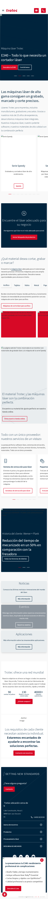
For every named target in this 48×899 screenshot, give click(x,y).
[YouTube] (33, 856)
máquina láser (16, 269)
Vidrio (27, 285)
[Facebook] (27, 856)
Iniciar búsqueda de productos (24, 237)
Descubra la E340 (9, 67)
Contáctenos (25, 67)
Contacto (9, 789)
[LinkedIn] (21, 856)
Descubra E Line (13, 888)
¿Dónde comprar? (24, 701)
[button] (4, 894)
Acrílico (6, 285)
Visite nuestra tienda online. (14, 419)
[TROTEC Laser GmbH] (11, 10)
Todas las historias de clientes (15, 559)
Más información (24, 599)
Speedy (18, 186)
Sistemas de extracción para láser (17, 491)
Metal (36, 285)
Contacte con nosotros (24, 753)
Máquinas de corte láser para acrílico (16, 306)
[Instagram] (14, 856)
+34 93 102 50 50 (39, 817)
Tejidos (17, 285)
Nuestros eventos (24, 625)
